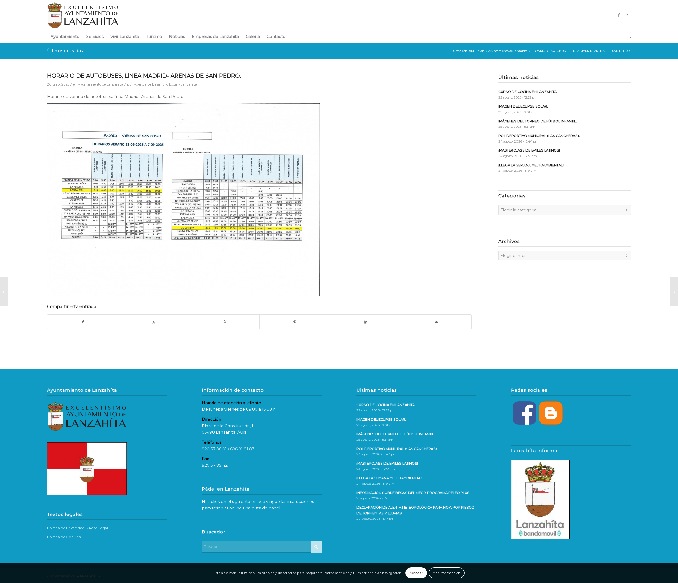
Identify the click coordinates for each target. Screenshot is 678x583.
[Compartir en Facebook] (82, 322)
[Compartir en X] (153, 322)
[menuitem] (65, 36)
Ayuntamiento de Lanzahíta (100, 84)
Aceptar (416, 573)
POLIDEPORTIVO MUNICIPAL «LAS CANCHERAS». (539, 136)
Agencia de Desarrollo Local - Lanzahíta (165, 84)
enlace (258, 501)
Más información (446, 573)
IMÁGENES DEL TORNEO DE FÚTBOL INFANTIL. (537, 121)
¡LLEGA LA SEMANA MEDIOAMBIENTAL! (531, 165)
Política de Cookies (64, 537)
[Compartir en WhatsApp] (224, 322)
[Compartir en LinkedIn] (365, 322)
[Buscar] (627, 36)
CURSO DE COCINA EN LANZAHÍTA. (527, 92)
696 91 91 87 (242, 448)
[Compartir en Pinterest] (295, 322)
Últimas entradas (65, 50)
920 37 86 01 (214, 448)
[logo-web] (83, 15)
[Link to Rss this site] (627, 15)
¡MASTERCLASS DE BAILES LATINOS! (529, 150)
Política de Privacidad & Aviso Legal (77, 528)
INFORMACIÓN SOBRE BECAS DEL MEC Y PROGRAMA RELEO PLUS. (413, 493)
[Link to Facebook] (619, 15)
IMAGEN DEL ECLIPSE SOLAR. (523, 106)
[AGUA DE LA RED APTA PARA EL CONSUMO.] (4, 291)
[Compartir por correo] (436, 322)
